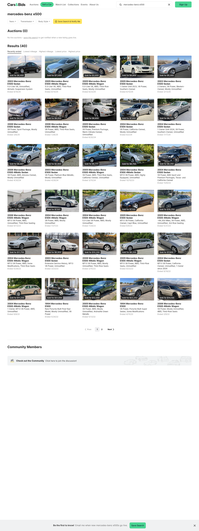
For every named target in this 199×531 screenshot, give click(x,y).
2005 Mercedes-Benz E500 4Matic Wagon (56, 82)
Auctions (34, 4)
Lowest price (60, 51)
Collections (73, 5)
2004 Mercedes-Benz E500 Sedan (132, 125)
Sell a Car (47, 4)
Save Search (137, 525)
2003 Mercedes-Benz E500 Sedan (19, 82)
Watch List (61, 5)
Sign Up (183, 4)
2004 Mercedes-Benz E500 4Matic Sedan (132, 171)
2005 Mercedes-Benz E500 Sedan (131, 82)
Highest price (74, 51)
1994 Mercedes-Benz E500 (56, 305)
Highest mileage (46, 51)
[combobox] (144, 4)
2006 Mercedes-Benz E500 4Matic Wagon (57, 125)
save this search (31, 37)
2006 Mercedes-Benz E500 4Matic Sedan (19, 171)
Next (110, 329)
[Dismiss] (194, 525)
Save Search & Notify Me (69, 21)
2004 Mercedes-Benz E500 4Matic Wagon (57, 216)
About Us (94, 5)
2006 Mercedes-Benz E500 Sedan (19, 125)
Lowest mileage (30, 51)
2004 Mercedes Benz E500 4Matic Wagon (19, 259)
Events (84, 5)
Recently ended (14, 51)
